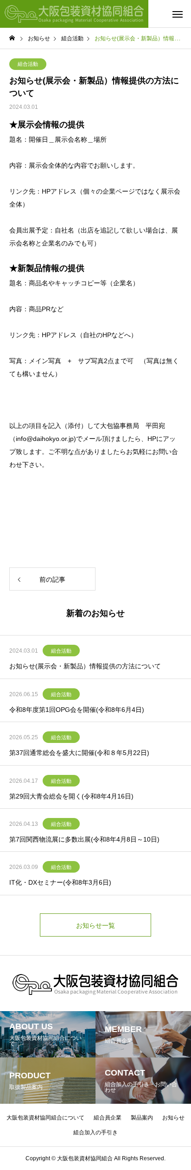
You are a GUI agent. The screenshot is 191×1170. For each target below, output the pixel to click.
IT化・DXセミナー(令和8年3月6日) (60, 882)
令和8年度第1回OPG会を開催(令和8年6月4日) (76, 709)
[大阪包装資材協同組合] (74, 14)
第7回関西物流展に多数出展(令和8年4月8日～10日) (84, 839)
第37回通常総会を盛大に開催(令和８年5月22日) (79, 752)
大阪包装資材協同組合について (45, 1117)
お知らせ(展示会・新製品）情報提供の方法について (85, 666)
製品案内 (142, 1117)
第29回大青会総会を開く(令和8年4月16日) (71, 796)
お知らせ (173, 1117)
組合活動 (28, 64)
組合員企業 (107, 1117)
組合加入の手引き (95, 1132)
